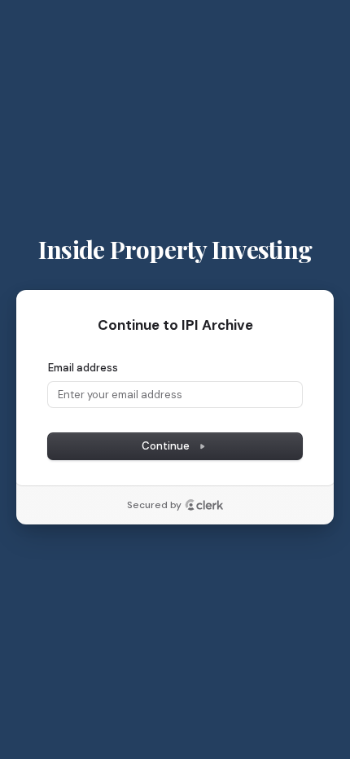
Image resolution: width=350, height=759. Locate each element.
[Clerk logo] (204, 505)
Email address (83, 368)
